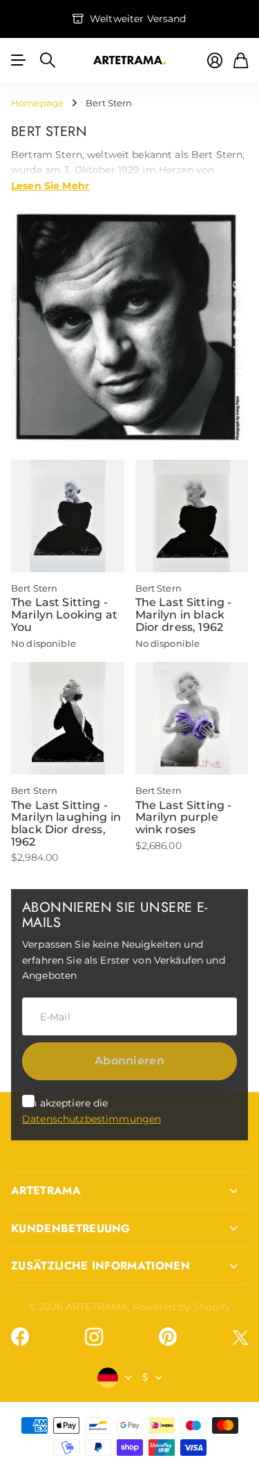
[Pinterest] (168, 1337)
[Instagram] (94, 1337)
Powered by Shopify (182, 1306)
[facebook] (20, 1337)
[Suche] (47, 60)
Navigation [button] (18, 60)
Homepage (37, 102)
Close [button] (129, 1190)
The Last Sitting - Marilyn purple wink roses (183, 817)
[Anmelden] (214, 60)
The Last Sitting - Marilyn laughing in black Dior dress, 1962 (66, 823)
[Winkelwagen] (240, 60)
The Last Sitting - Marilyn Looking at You (64, 614)
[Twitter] (240, 1337)
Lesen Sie (50, 185)
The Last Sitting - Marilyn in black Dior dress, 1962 (183, 614)
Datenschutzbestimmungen (91, 1119)
